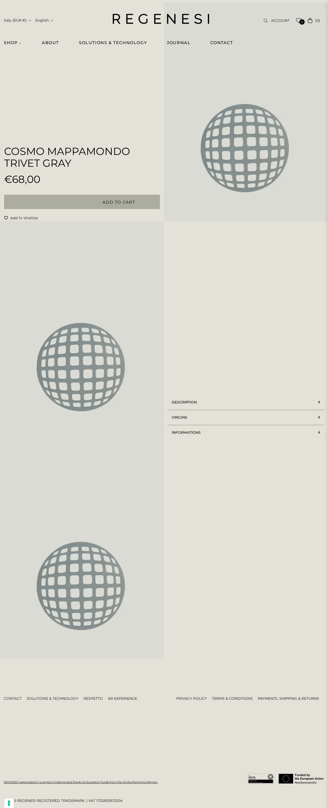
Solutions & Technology (52, 698)
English (42, 20)
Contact (13, 698)
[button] (15, 42)
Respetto (93, 698)
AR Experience (122, 698)
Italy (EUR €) (15, 20)
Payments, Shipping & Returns (288, 698)
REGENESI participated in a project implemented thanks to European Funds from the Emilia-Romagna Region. (81, 782)
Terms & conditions (232, 698)
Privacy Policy (191, 698)
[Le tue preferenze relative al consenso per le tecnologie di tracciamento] (9, 803)
